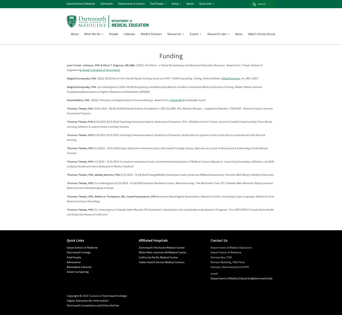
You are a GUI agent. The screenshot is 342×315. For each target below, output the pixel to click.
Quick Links (205, 3)
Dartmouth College (79, 252)
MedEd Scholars (151, 34)
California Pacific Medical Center (158, 257)
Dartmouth (106, 3)
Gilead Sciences (230, 78)
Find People (156, 3)
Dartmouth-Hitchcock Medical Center (162, 247)
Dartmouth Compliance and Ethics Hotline (93, 305)
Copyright (73, 296)
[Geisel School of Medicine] (108, 21)
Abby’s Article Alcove (261, 34)
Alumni (190, 3)
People (113, 34)
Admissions (74, 262)
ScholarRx (176, 100)
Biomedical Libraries (79, 267)
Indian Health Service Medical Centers (162, 262)
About (75, 34)
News (239, 34)
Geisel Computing (78, 272)
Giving (175, 3)
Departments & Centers (131, 3)
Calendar (129, 34)
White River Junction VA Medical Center (162, 252)
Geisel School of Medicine (81, 3)
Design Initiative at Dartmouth (101, 70)
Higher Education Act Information (87, 300)
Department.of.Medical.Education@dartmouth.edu (241, 278)
